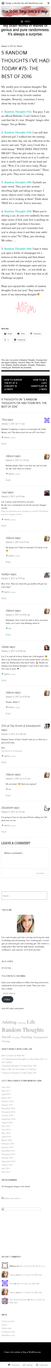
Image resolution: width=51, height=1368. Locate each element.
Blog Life (30, 362)
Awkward (22, 1022)
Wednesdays (40, 365)
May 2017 (6, 1090)
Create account (8, 1321)
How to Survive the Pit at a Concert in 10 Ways (13, 385)
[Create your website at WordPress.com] (25, 3)
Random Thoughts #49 (17, 182)
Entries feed (7, 1328)
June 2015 (6, 1171)
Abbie (5, 647)
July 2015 (6, 1168)
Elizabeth (7, 807)
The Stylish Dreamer (18, 1299)
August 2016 (7, 1122)
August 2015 (7, 1164)
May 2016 (6, 1133)
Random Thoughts (28, 360)
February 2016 (8, 1143)
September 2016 (9, 1119)
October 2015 (7, 1157)
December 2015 (8, 1150)
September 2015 (9, 1161)
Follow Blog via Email (14, 976)
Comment (40, 873)
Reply (4, 443)
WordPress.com (8, 1335)
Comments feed (8, 1331)
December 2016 (8, 1108)
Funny (37, 362)
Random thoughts (20, 365)
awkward (21, 362)
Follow (7, 999)
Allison (19, 46)
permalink (27, 367)
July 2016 (6, 1126)
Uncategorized (41, 360)
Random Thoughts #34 (17, 132)
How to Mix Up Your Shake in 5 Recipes (19, 1069)
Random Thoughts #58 (17, 211)
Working (6, 1041)
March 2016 (7, 1140)
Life (3, 365)
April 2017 (6, 1094)
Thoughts (31, 365)
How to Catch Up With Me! (13, 1055)
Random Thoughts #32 (17, 112)
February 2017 (8, 1101)
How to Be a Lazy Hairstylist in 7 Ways (39, 385)
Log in (4, 1324)
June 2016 (6, 1129)
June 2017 (6, 1087)
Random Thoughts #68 (17, 249)
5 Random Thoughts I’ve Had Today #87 (19, 1072)
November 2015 (8, 1154)
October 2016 (7, 1115)
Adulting (13, 362)
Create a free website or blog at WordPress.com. (22, 1352)
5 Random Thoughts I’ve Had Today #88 (19, 1065)
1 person (13, 437)
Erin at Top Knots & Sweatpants (21, 725)
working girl (6, 367)
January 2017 (7, 1104)
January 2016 (7, 1147)
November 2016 (8, 1111)
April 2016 (6, 1136)
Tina (4, 419)
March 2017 (7, 1097)
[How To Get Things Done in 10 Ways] (25, 16)
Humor (43, 362)
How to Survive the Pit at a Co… (33, 1265)
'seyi (4, 492)
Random (9, 365)
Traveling (26, 1037)
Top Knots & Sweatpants (11, 750)
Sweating (16, 1037)
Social (6, 1036)
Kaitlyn (5, 574)
